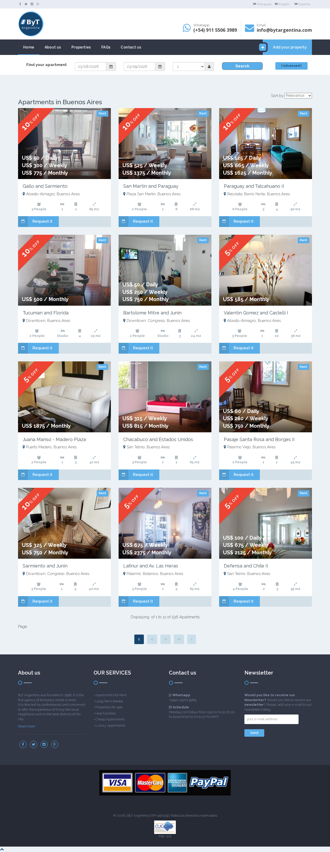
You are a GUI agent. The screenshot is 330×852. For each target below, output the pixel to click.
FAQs (106, 47)
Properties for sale (109, 707)
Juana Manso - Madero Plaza (54, 439)
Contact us (131, 47)
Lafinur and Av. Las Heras (150, 566)
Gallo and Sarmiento (45, 186)
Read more (26, 726)
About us (53, 47)
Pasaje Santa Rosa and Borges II (259, 439)
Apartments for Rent (111, 695)
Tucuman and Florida (46, 312)
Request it (42, 221)
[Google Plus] (38, 4)
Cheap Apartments (110, 719)
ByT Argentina (138, 815)
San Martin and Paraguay (150, 186)
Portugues (264, 4)
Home (28, 47)
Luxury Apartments (110, 725)
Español (304, 4)
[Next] (191, 639)
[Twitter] (25, 4)
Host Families (105, 713)
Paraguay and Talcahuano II (254, 186)
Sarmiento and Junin (45, 566)
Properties (81, 47)
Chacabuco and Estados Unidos (158, 439)
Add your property (290, 47)
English (284, 4)
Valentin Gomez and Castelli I (256, 312)
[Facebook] (20, 4)
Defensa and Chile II (246, 566)
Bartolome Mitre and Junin (152, 312)
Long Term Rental (109, 701)
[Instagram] (32, 4)
